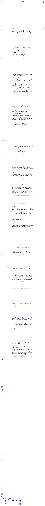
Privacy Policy (16, 500)
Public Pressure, (25, 319)
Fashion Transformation (6, 499)
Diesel (30, 318)
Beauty (5, 501)
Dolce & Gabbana (23, 288)
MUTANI (24, 174)
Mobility (5, 503)
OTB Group (21, 324)
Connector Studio (9, 499)
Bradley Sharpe (29, 106)
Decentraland (27, 116)
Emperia (25, 167)
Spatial (22, 117)
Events (12, 499)
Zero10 (13, 250)
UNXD (32, 288)
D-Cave (20, 317)
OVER (25, 117)
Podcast (13, 500)
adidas (13, 303)
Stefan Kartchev (25, 189)
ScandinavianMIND (22, 1)
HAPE (18, 319)
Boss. (18, 269)
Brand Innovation (6, 500)
